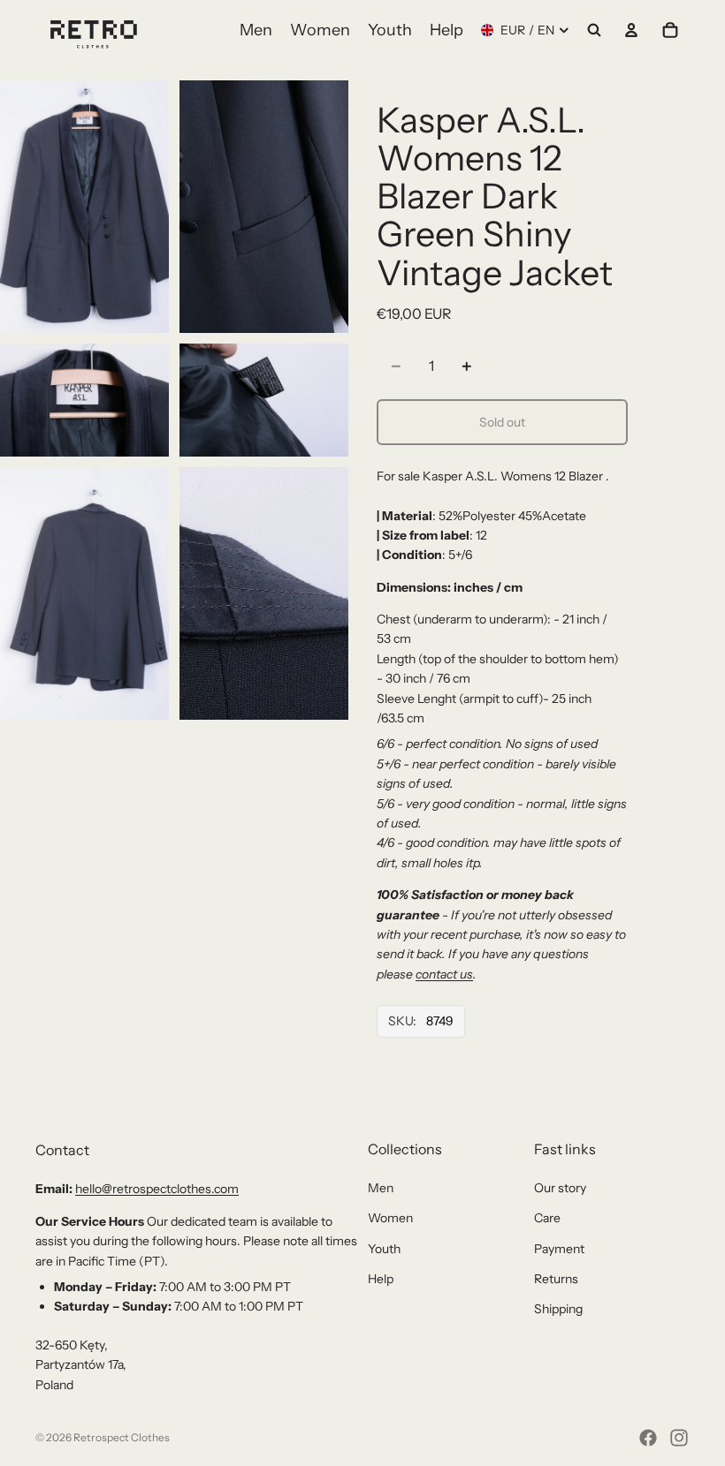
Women (390, 1218)
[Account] (631, 30)
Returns (556, 1279)
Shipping (558, 1309)
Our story (560, 1188)
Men (380, 1188)
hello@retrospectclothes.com (157, 1189)
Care (547, 1218)
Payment (559, 1249)
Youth (384, 1249)
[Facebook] (648, 1437)
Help (380, 1279)
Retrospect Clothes (121, 1437)
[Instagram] (679, 1437)
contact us (444, 974)
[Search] (594, 30)
